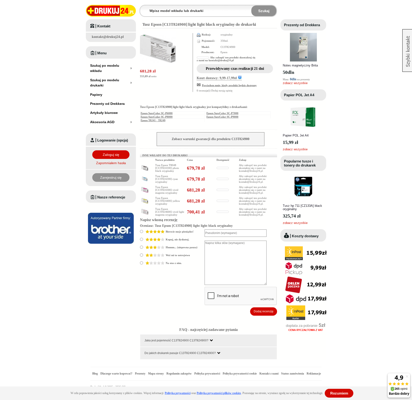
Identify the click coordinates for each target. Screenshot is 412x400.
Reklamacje (314, 373)
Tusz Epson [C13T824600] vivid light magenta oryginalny (169, 212)
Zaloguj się (111, 155)
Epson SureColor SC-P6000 (157, 113)
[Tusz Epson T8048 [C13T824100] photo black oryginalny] (144, 165)
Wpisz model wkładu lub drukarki (143, 7)
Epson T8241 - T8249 (153, 120)
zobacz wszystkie (295, 83)
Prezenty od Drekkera (302, 25)
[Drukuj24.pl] (111, 11)
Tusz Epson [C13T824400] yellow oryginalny (167, 201)
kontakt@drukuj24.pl (108, 37)
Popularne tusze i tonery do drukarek (300, 163)
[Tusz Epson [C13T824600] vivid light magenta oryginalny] (144, 209)
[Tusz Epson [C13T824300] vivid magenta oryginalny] (144, 187)
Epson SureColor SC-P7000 (222, 113)
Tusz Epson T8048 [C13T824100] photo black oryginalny (167, 168)
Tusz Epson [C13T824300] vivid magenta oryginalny (166, 190)
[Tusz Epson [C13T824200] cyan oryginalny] (144, 176)
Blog (95, 373)
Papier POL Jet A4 (299, 95)
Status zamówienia (293, 373)
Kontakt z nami (268, 373)
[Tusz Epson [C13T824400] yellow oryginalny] (144, 198)
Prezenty (140, 373)
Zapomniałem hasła (111, 163)
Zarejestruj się (111, 177)
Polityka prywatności (207, 373)
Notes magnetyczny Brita (300, 65)
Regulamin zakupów (179, 373)
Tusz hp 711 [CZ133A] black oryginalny (302, 207)
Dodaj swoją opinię (221, 90)
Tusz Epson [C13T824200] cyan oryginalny (166, 179)
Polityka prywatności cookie (240, 373)
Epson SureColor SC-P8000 (157, 116)
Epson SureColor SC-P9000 (222, 116)
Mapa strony (156, 373)
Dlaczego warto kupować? (116, 373)
